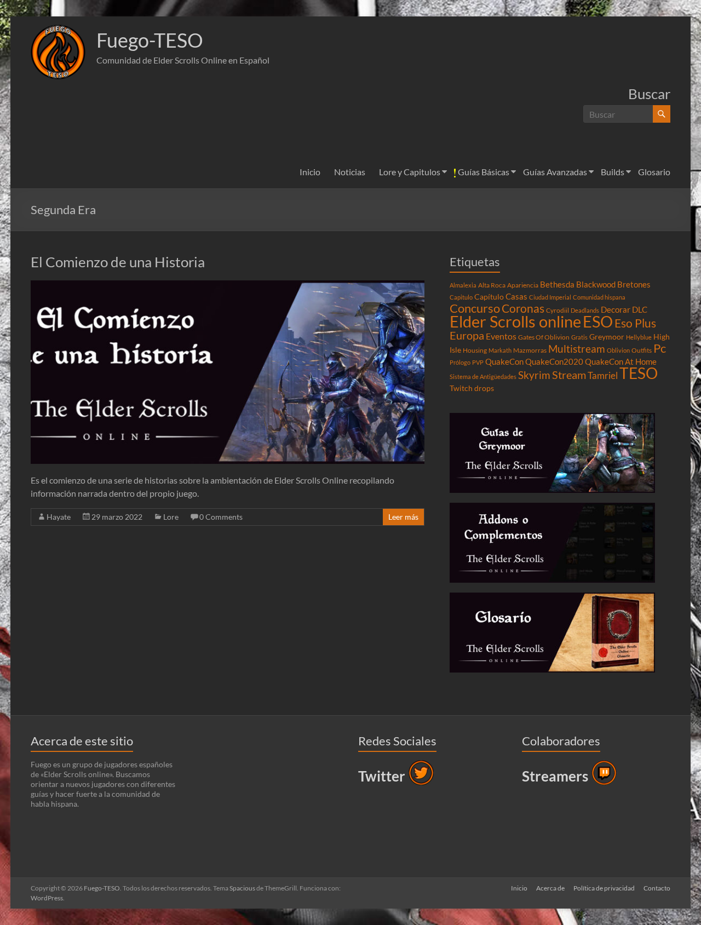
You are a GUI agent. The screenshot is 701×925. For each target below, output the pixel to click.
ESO (598, 321)
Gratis (579, 337)
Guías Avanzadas (555, 171)
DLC (639, 309)
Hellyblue (639, 337)
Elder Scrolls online (515, 321)
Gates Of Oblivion (544, 337)
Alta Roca (491, 285)
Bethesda (557, 284)
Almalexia (463, 285)
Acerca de (550, 888)
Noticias (349, 171)
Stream (569, 374)
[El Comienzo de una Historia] (227, 285)
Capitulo (461, 297)
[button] (58, 52)
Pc (659, 348)
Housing (475, 350)
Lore (171, 516)
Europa (467, 335)
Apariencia (522, 285)
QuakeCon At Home (621, 361)
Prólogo (460, 362)
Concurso (475, 308)
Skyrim (534, 375)
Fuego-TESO (149, 40)
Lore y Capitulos (409, 171)
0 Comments (221, 516)
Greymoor (606, 336)
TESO (638, 373)
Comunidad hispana (599, 297)
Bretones (634, 284)
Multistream (576, 348)
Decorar (615, 309)
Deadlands (585, 310)
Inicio (310, 171)
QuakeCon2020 (554, 361)
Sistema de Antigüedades (483, 376)
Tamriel (603, 375)
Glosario (654, 171)
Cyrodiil (557, 310)
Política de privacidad (604, 888)
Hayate (59, 516)
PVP (478, 362)
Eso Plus (635, 323)
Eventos (501, 336)
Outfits (641, 350)
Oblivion (618, 350)
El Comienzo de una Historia (118, 262)
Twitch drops (472, 388)
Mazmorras (530, 350)
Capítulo (489, 296)
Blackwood (596, 284)
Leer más (403, 516)
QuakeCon (504, 361)
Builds (612, 171)
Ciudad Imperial (550, 297)
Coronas (523, 308)
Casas (516, 296)
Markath (500, 350)
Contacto (656, 888)
